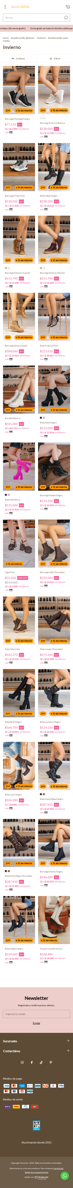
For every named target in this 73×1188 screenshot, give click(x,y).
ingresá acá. (58, 1168)
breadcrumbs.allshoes (22, 37)
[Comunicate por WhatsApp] (64, 1175)
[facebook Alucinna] (31, 1062)
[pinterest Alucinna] (50, 1062)
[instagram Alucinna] (22, 1062)
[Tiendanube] (36, 1178)
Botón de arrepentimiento (36, 1172)
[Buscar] (65, 17)
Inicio (6, 37)
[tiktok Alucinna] (41, 1062)
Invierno (41, 37)
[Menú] (6, 7)
